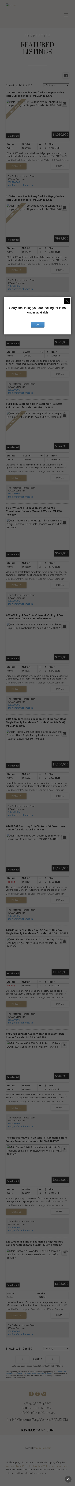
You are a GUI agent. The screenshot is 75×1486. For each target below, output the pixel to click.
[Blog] (43, 1394)
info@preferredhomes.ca (20, 185)
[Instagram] (37, 1394)
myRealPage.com (43, 1447)
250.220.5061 (14, 182)
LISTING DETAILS (16, 166)
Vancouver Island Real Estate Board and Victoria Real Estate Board (36, 1373)
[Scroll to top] (68, 1479)
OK (37, 324)
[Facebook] (31, 1394)
